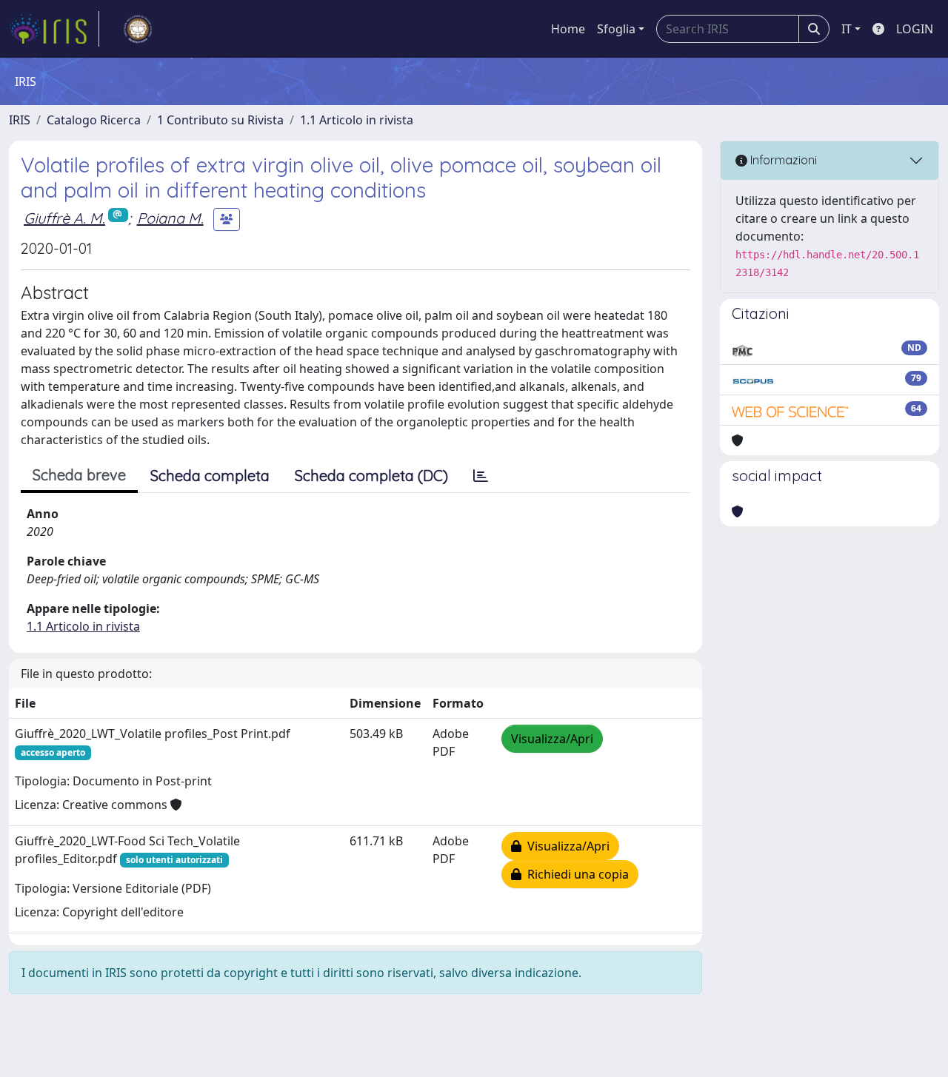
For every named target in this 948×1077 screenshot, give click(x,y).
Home (568, 29)
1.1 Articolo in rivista (356, 120)
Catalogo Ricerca (94, 120)
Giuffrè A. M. (64, 218)
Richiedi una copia (575, 874)
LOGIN (914, 29)
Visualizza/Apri (552, 739)
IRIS (19, 120)
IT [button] (846, 29)
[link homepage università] (137, 29)
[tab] (481, 475)
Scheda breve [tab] (79, 475)
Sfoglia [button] (616, 29)
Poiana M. (170, 218)
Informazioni (782, 159)
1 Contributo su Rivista (220, 120)
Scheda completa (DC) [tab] (371, 475)
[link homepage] (54, 29)
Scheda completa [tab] (210, 475)
